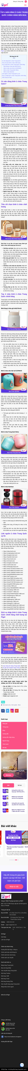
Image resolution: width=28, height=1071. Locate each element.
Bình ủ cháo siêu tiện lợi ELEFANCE (12, 68)
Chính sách (6, 744)
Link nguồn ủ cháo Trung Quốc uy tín (11, 73)
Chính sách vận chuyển (7, 957)
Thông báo (5, 727)
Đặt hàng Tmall (5, 978)
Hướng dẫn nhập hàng (8, 737)
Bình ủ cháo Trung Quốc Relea (11, 70)
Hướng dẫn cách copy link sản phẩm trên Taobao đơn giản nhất (18, 805)
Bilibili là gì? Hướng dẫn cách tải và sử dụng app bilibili (17, 798)
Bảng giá (5, 723)
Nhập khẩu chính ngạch (7, 986)
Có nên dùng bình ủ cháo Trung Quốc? (11, 61)
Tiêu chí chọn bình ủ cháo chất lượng (11, 62)
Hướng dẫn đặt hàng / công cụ (9, 949)
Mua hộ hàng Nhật (6, 968)
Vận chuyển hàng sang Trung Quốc (10, 984)
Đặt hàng (8, 775)
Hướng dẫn (6, 734)
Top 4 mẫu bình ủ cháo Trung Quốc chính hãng (13, 64)
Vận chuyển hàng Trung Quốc (9, 970)
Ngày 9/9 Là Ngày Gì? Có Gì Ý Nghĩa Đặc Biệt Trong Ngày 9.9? (18, 811)
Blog (4, 730)
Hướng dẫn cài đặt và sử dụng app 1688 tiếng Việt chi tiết (18, 792)
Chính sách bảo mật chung (8, 955)
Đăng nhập (20, 1)
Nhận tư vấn (14, 887)
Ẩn (14, 58)
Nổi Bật (4, 747)
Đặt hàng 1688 (5, 976)
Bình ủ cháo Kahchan (9, 72)
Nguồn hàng (6, 740)
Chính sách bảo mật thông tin (9, 952)
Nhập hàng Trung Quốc (7, 965)
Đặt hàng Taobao (5, 973)
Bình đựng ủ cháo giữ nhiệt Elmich (12, 66)
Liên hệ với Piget (5, 939)
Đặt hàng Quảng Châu (7, 981)
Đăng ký (15, 1)
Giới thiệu (3, 937)
